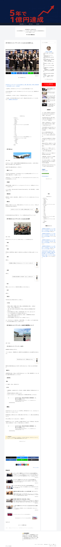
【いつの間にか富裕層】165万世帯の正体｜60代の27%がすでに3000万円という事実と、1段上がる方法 (48, 114)
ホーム (36, 544)
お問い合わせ (46, 544)
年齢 (44, 206)
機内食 (16, 123)
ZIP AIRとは (45, 198)
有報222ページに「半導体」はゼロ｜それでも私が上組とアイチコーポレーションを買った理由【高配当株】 (48, 149)
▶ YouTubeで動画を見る (30, 34)
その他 (16, 135)
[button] (36, 73)
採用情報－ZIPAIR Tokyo (13, 99)
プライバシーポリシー (40, 544)
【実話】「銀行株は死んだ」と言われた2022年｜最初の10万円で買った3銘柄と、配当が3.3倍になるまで (48, 124)
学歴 (15, 127)
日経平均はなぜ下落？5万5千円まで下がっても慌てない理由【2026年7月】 (48, 166)
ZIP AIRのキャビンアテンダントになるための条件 (21, 124)
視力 (15, 131)
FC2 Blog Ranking (45, 176)
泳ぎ (15, 132)
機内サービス (17, 119)
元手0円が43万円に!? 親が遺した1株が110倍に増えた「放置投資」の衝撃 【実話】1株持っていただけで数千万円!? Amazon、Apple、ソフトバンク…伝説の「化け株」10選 (48, 254)
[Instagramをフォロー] (20, 465)
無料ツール (54, 544)
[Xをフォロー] (16, 465)
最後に (15, 144)
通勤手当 (16, 139)
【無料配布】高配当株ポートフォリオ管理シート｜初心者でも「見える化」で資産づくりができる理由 (48, 230)
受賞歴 (16, 120)
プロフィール (50, 544)
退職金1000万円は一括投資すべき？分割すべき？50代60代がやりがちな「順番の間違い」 (49, 144)
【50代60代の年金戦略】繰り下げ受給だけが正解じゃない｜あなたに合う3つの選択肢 (49, 140)
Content (47, 196)
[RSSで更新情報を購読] (28, 465)
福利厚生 (16, 140)
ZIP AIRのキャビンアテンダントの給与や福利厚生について (22, 136)
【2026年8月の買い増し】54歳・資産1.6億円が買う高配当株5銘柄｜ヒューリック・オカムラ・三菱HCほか (48, 119)
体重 (44, 210)
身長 (15, 128)
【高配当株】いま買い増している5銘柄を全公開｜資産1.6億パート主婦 (48, 157)
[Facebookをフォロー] (18, 465)
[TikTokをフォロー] (24, 465)
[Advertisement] (22, 46)
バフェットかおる (48, 51)
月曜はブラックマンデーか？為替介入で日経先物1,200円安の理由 (48, 154)
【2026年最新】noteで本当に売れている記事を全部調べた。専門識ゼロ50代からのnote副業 (49, 128)
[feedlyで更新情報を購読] (51, 79)
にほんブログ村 (44, 170)
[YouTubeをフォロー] (22, 465)
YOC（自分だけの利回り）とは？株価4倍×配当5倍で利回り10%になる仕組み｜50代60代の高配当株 (49, 161)
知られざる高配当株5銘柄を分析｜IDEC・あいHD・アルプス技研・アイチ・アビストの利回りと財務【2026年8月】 (48, 134)
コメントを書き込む (22, 525)
